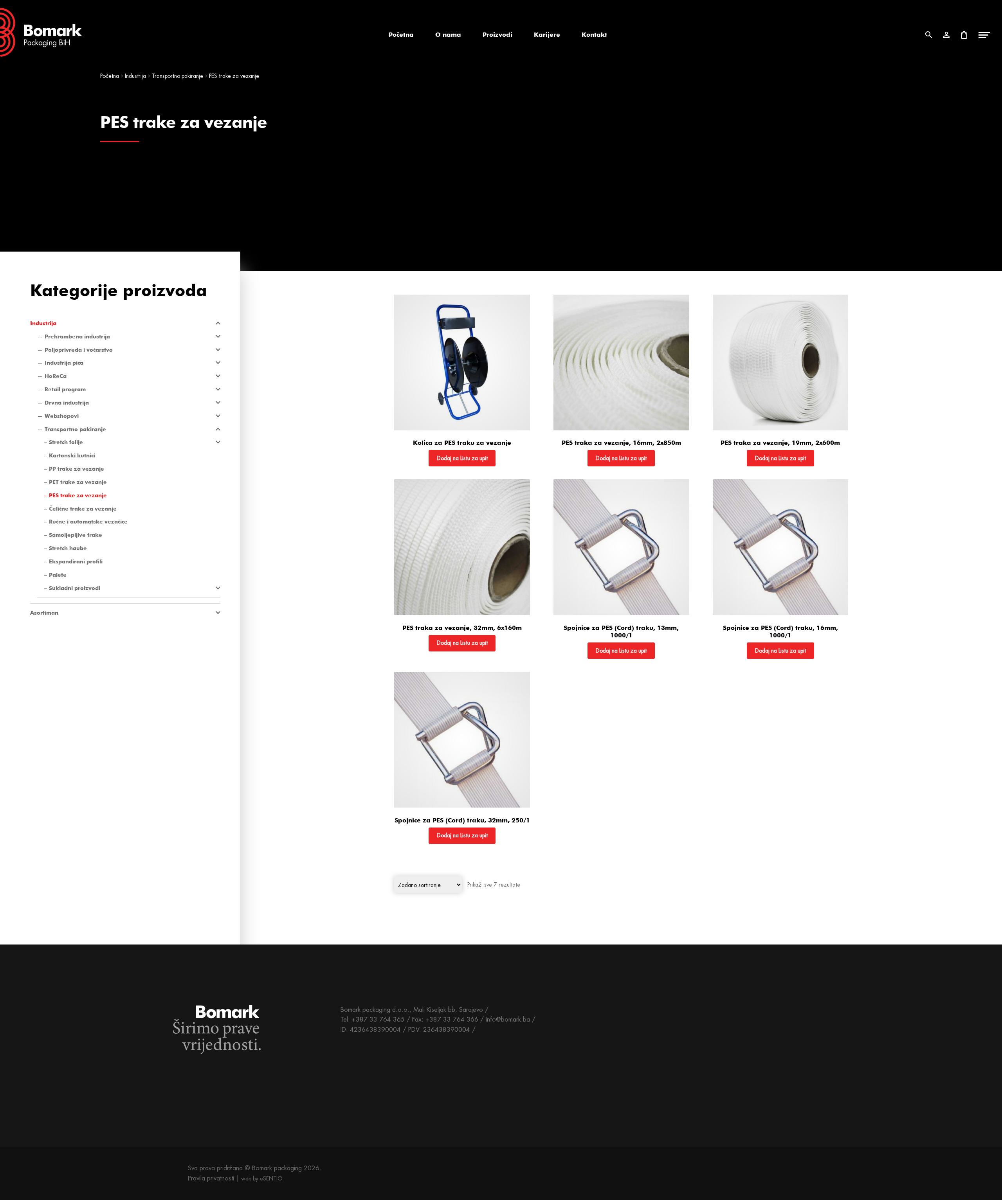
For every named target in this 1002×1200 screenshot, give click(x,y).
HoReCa (56, 376)
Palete (58, 575)
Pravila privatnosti (211, 1178)
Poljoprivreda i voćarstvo (79, 350)
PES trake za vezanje (78, 495)
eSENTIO (271, 1178)
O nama (448, 34)
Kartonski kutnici (72, 455)
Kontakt (594, 34)
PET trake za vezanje (78, 482)
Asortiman (44, 613)
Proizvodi (497, 34)
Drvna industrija (67, 402)
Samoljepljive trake (75, 535)
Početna (401, 34)
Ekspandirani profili (76, 561)
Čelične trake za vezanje (83, 509)
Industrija (135, 75)
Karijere (547, 34)
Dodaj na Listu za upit (462, 458)
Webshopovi (62, 416)
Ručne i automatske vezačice (88, 521)
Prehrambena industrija (77, 336)
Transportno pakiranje (177, 75)
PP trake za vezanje (76, 469)
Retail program (65, 389)
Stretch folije (66, 442)
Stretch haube (68, 548)
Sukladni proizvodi (74, 588)
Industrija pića (64, 363)
